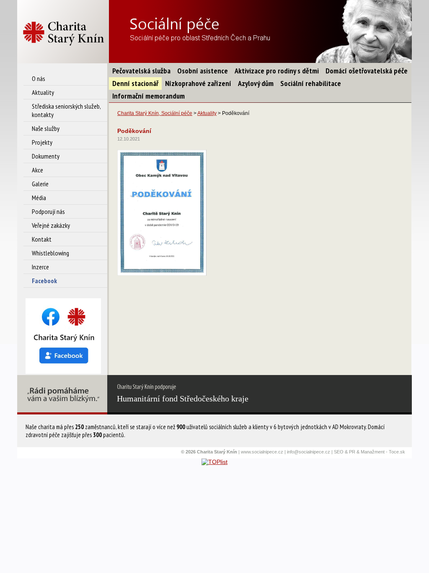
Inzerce (40, 267)
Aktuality (43, 92)
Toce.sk (397, 451)
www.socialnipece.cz (262, 451)
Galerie (40, 184)
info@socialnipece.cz (308, 451)
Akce (37, 170)
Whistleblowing (50, 253)
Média (39, 197)
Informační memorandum (148, 96)
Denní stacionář (135, 83)
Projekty (42, 142)
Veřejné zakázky (51, 225)
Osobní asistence (202, 71)
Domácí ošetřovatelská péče (367, 71)
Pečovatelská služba (141, 71)
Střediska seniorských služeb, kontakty (66, 110)
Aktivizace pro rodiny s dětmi (277, 71)
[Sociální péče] (63, 31)
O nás (38, 78)
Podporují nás (48, 211)
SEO (339, 451)
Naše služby (45, 128)
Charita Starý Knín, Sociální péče (154, 113)
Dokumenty (45, 156)
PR (352, 451)
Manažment (373, 451)
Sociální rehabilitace (310, 83)
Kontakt (42, 239)
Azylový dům (256, 83)
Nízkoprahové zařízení (198, 83)
